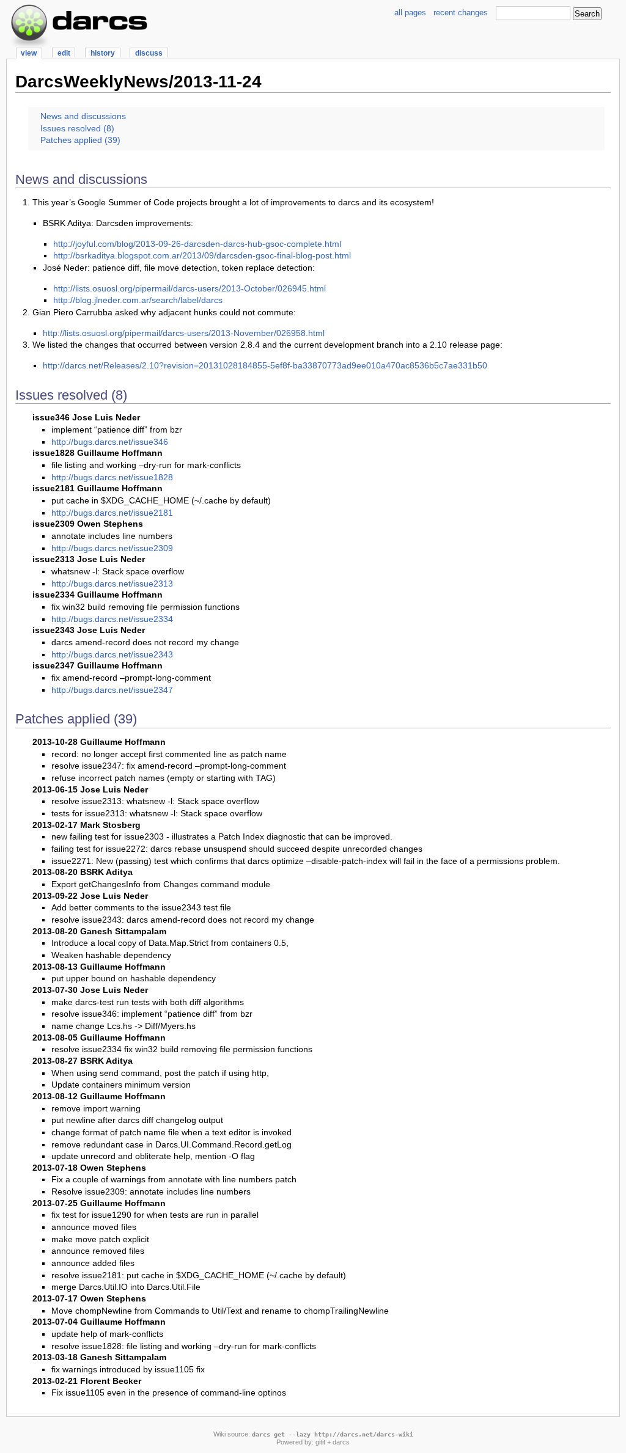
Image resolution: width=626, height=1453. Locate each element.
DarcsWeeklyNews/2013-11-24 (138, 81)
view (29, 53)
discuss (149, 53)
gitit (320, 1442)
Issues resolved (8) (77, 128)
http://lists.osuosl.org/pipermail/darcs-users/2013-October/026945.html (189, 288)
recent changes (460, 12)
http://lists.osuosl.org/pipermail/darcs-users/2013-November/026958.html (184, 333)
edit (63, 53)
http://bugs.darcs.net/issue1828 (112, 477)
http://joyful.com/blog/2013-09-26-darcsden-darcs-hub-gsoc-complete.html (197, 244)
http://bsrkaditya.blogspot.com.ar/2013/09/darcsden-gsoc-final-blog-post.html (202, 255)
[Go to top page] (80, 4)
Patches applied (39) (80, 140)
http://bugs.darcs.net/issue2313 (112, 583)
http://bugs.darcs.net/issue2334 (112, 619)
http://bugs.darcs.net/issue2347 (112, 690)
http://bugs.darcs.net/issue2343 (112, 654)
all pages (410, 12)
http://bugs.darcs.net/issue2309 (112, 548)
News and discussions (83, 116)
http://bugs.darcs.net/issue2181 (112, 513)
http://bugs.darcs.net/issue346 (109, 442)
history (102, 53)
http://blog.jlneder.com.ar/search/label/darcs (138, 300)
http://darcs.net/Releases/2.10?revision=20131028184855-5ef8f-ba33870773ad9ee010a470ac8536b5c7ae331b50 (265, 365)
